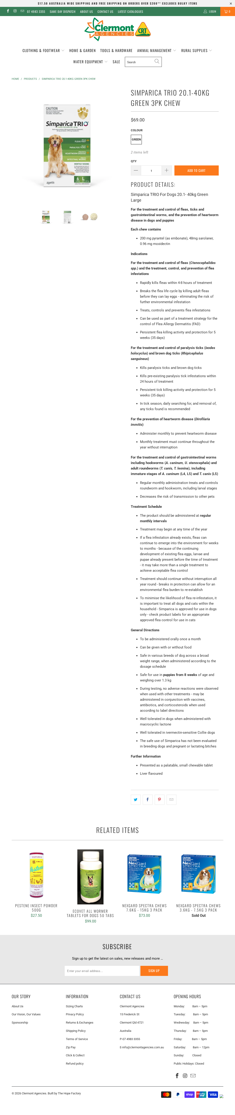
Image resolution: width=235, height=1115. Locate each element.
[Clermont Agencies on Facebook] (8, 11)
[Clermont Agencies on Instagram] (15, 11)
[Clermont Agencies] (117, 29)
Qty (134, 161)
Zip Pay (71, 1047)
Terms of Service (77, 1039)
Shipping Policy (76, 1031)
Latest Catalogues (130, 11)
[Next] (120, 143)
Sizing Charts (74, 1006)
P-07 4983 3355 (130, 1039)
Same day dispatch (63, 11)
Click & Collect (75, 1055)
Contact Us (105, 11)
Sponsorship (20, 1022)
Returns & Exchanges (79, 1022)
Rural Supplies (195, 50)
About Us (86, 11)
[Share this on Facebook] (148, 800)
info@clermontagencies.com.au (143, 1047)
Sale (116, 61)
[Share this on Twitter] (136, 800)
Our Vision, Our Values (26, 1014)
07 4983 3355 (36, 11)
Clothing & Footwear (41, 50)
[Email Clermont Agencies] (22, 11)
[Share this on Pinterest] (160, 800)
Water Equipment (88, 61)
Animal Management (155, 50)
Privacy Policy (75, 1014)
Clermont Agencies (34, 1093)
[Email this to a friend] (171, 800)
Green (136, 139)
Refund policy (75, 1063)
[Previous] (17, 143)
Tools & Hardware (116, 50)
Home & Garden (82, 50)
